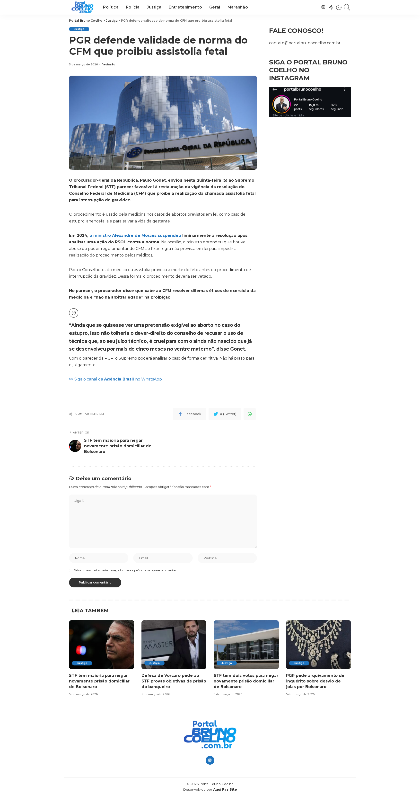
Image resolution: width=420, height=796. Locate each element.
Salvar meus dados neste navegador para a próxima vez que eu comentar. (125, 570)
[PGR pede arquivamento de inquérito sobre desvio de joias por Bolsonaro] (318, 644)
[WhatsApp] (250, 414)
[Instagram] (323, 7)
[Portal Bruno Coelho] (82, 7)
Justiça (79, 29)
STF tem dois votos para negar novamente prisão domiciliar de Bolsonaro (246, 681)
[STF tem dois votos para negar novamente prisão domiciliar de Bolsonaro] (246, 644)
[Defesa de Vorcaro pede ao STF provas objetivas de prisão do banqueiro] (174, 644)
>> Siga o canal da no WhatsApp (115, 379)
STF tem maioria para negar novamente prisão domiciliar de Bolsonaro (99, 681)
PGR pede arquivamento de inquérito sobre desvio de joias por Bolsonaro (315, 681)
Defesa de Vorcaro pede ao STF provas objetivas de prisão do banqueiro (173, 681)
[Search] (347, 7)
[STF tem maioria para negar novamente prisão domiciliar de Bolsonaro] (101, 644)
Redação (108, 64)
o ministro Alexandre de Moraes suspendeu (135, 235)
